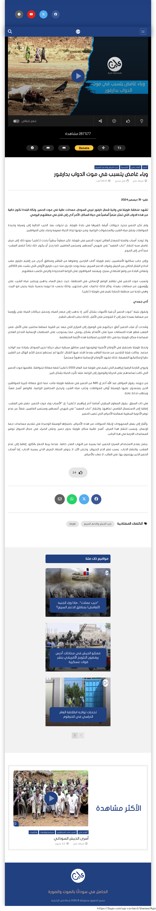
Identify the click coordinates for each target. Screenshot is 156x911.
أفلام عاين (135, 167)
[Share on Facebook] (96, 499)
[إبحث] (10, 32)
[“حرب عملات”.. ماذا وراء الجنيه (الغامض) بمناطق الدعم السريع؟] (78, 592)
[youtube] (31, 14)
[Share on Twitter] (84, 499)
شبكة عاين (138, 181)
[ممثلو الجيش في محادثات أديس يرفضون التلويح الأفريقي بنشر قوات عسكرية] (78, 647)
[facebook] (56, 14)
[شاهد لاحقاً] (19, 14)
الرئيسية (124, 167)
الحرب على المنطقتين (66, 832)
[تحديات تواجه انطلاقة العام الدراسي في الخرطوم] (78, 702)
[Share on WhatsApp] (72, 499)
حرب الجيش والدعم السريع (106, 167)
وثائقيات (33, 832)
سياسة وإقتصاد (47, 832)
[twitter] (43, 14)
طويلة (72, 524)
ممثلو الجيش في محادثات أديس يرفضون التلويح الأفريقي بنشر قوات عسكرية (78, 658)
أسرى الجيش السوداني (71, 838)
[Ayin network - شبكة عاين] (78, 32)
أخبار (145, 167)
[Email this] (60, 499)
